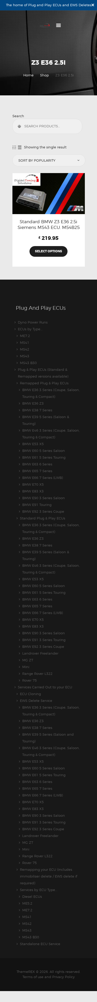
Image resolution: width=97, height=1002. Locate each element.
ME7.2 (25, 336)
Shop (44, 75)
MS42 (24, 349)
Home (28, 75)
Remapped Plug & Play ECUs (44, 383)
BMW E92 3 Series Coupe (43, 511)
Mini (25, 667)
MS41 (24, 342)
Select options (48, 251)
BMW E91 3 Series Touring (43, 640)
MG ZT (27, 660)
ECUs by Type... (30, 329)
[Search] (20, 126)
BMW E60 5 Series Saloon (43, 451)
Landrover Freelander (40, 653)
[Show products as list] (19, 147)
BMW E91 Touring (36, 505)
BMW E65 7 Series (37, 471)
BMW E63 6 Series (37, 464)
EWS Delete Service (36, 700)
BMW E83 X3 (33, 491)
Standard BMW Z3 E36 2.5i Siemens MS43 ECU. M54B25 (49, 224)
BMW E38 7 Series (37, 410)
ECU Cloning (30, 694)
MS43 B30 (28, 363)
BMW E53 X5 (33, 444)
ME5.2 (27, 903)
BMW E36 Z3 (33, 403)
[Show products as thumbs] (14, 147)
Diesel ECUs (32, 896)
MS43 (24, 356)
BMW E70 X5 (33, 484)
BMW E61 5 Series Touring (43, 457)
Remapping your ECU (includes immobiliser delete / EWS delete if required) (48, 876)
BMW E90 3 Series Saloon (43, 498)
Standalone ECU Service (40, 944)
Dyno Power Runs (33, 322)
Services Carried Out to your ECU (45, 687)
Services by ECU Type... (38, 890)
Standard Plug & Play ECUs (42, 518)
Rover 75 (29, 680)
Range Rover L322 (37, 673)
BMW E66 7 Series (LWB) (42, 478)
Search (18, 116)
